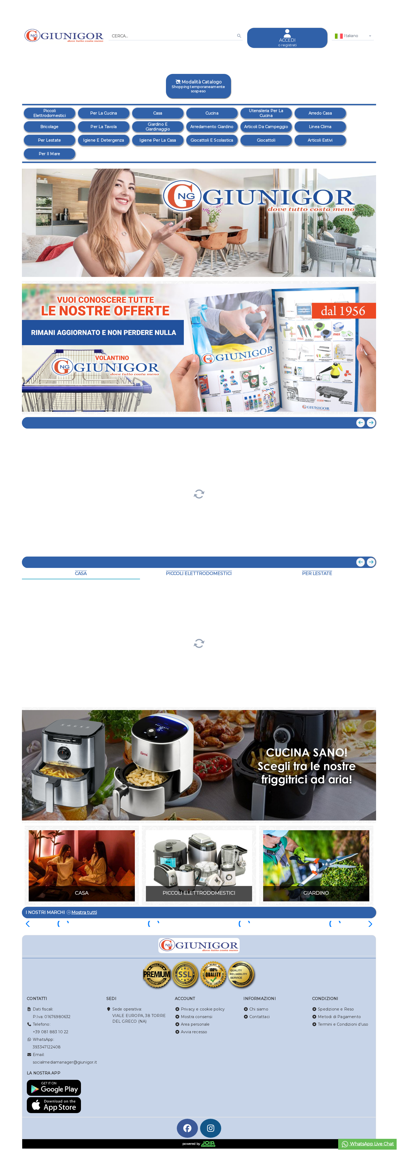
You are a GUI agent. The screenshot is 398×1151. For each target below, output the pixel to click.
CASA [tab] (81, 573)
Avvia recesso (194, 1031)
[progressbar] (199, 493)
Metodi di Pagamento (339, 1016)
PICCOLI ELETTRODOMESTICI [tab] (199, 573)
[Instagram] (210, 1128)
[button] (359, 270)
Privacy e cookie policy (203, 1009)
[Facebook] (187, 1128)
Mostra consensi (196, 1016)
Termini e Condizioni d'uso (343, 1024)
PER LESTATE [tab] (317, 573)
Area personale (195, 1024)
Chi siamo (258, 1009)
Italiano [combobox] (350, 35)
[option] (50, 113)
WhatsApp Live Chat (371, 1143)
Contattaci (259, 1016)
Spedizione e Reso (336, 1009)
